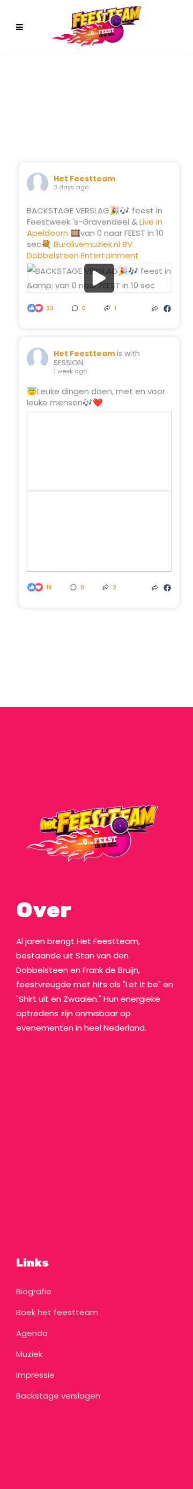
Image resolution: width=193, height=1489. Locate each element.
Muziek (29, 1354)
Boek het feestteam (57, 1312)
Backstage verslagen (58, 1395)
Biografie (33, 1291)
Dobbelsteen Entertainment (83, 255)
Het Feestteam (84, 178)
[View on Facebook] (167, 308)
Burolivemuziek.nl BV (93, 244)
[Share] (155, 308)
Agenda (32, 1333)
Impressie (35, 1374)
